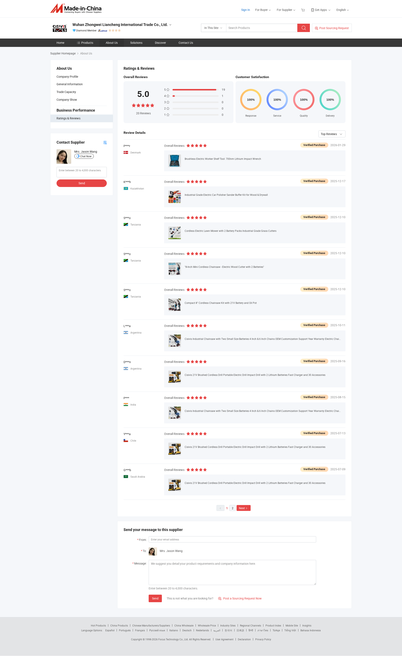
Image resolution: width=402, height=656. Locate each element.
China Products (119, 625)
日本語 (240, 630)
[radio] (134, 105)
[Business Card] (105, 142)
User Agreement (224, 639)
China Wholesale (183, 625)
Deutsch (187, 630)
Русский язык (157, 630)
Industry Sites (228, 625)
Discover (160, 43)
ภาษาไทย (263, 630)
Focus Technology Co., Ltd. (173, 639)
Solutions (136, 43)
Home (60, 43)
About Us (112, 43)
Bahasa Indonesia (310, 630)
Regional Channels (250, 625)
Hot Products (98, 625)
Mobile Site (292, 625)
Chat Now (85, 156)
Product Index (273, 625)
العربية (216, 630)
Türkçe (276, 630)
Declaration (244, 639)
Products (87, 43)
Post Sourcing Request (334, 28)
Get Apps (320, 10)
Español (110, 630)
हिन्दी (251, 630)
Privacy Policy (263, 639)
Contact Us (186, 43)
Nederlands (202, 630)
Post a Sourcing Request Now (240, 598)
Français (140, 630)
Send (82, 183)
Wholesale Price (207, 625)
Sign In (245, 10)
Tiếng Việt (290, 630)
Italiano (173, 630)
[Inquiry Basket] (303, 10)
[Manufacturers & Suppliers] (77, 8)
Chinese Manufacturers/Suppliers (151, 625)
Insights (306, 625)
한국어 (228, 630)
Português (125, 630)
